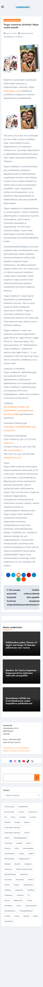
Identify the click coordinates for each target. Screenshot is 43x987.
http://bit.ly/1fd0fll (11, 414)
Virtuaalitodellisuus (26, 911)
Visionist (7, 916)
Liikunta (21, 853)
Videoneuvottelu (30, 906)
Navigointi (27, 864)
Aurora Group (9, 807)
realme (30, 880)
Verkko (18, 906)
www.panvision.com (12, 457)
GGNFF (7, 838)
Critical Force (32, 812)
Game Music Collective (12, 833)
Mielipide (8, 864)
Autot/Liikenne (23, 807)
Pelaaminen (20, 880)
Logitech (31, 853)
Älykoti (35, 916)
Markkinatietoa (10, 859)
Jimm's (28, 843)
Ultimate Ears (18, 900)
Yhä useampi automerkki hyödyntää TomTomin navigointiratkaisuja (15, 597)
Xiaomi (17, 916)
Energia (17, 822)
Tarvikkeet (19, 37)
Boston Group (9, 812)
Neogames (8, 869)
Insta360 (19, 843)
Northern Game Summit (24, 869)
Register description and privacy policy (16, 751)
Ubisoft (7, 900)
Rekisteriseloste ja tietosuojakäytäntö (16, 748)
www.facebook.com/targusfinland (18, 410)
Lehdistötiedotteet (12, 20)
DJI (6, 817)
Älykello (26, 916)
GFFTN (26, 833)
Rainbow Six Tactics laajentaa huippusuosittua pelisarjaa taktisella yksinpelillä (21, 673)
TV (29, 895)
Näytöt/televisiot (10, 874)
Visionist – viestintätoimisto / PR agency (21, 952)
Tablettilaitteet (9, 37)
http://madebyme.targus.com (16, 407)
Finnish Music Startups (12, 827)
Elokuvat (8, 822)
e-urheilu (22, 817)
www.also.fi (9, 443)
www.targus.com (11, 91)
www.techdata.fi (15, 450)
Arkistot (6, 790)
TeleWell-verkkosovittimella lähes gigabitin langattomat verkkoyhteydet (31, 597)
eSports (27, 822)
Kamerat (8, 848)
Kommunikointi (28, 848)
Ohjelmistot (24, 874)
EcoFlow (33, 817)
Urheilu (29, 900)
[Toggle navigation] (2, 7)
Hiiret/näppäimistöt (20, 838)
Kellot (17, 848)
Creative (21, 812)
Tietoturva (20, 895)
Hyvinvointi (8, 843)
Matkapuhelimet (27, 33)
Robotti (7, 885)
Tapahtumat (19, 890)
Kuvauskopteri (10, 853)
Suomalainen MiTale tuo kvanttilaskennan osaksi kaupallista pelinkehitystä (19, 701)
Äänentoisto (9, 921)
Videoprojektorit (10, 911)
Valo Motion (8, 906)
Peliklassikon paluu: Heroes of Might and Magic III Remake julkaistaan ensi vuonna (21, 645)
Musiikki (17, 864)
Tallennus (8, 890)
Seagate (16, 885)
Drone (13, 817)
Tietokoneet (9, 895)
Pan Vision (8, 880)
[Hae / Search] (36, 777)
